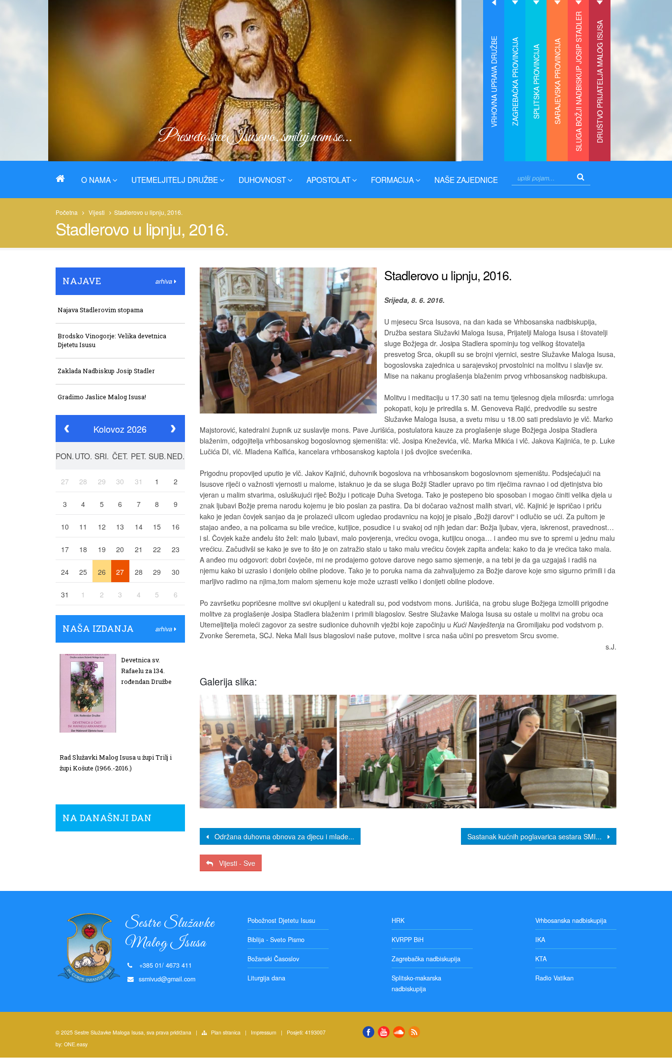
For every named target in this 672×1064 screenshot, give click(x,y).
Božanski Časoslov (273, 958)
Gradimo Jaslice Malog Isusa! (102, 397)
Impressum (263, 1032)
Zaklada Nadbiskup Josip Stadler (106, 371)
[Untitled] (267, 751)
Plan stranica (226, 1032)
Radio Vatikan (554, 978)
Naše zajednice (466, 179)
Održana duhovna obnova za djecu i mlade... (281, 836)
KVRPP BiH (408, 939)
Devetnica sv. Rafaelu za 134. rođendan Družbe (146, 670)
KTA (541, 958)
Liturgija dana (266, 978)
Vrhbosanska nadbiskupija (571, 920)
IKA (540, 939)
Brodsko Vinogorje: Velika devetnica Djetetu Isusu (112, 340)
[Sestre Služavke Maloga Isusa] (64, 178)
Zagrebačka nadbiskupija (426, 958)
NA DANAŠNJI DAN (107, 818)
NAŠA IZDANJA (98, 628)
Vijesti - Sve (234, 863)
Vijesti (97, 212)
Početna (67, 212)
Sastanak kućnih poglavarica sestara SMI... (537, 836)
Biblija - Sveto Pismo (276, 939)
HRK (398, 920)
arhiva (164, 281)
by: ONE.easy (72, 1044)
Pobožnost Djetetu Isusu (281, 920)
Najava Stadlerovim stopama (100, 310)
